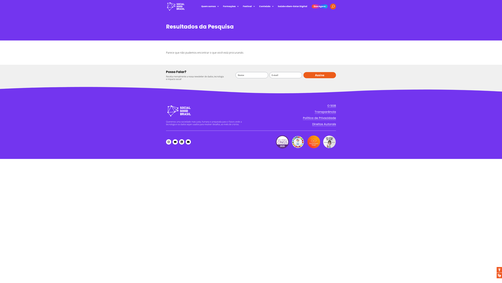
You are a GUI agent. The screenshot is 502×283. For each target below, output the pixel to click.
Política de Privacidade (319, 118)
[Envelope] (188, 142)
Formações (229, 6)
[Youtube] (175, 142)
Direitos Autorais (324, 124)
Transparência (325, 112)
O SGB (331, 106)
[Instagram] (168, 142)
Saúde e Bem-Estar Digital (292, 6)
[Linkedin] (181, 142)
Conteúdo (264, 6)
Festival (247, 6)
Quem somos (208, 6)
